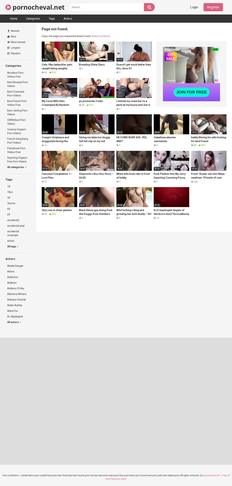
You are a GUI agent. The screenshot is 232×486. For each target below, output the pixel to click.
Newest (15, 30)
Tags (52, 18)
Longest (15, 47)
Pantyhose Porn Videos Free (16, 150)
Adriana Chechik (16, 299)
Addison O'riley (15, 288)
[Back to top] (220, 475)
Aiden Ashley (14, 305)
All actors (13, 322)
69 (8, 214)
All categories (16, 167)
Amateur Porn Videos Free (15, 74)
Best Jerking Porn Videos (17, 112)
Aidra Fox (12, 310)
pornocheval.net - (212, 475)
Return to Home (101, 36)
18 (8, 186)
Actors (68, 18)
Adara (10, 271)
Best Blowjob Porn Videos (17, 84)
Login (194, 7)
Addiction (12, 277)
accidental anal (15, 225)
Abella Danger (15, 265)
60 (8, 208)
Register (213, 7)
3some (11, 203)
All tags (12, 246)
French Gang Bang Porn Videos (17, 140)
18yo (10, 192)
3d (8, 197)
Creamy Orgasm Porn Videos (16, 131)
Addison (12, 282)
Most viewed (17, 42)
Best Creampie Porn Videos (15, 93)
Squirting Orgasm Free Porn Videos (17, 159)
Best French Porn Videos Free (17, 103)
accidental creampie (13, 233)
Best (13, 36)
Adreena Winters (16, 294)
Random (15, 53)
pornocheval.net (38, 7)
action (10, 240)
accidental (13, 220)
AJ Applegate (15, 316)
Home (13, 18)
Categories (33, 18)
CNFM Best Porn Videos (16, 122)
